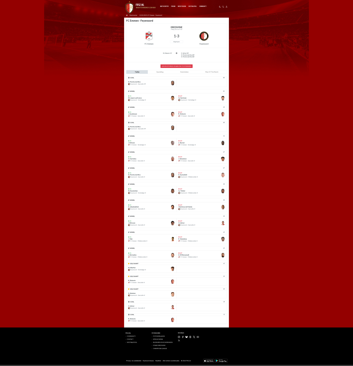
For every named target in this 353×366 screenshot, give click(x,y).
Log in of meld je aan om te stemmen (176, 66)
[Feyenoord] (204, 36)
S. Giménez (132, 293)
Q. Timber (181, 191)
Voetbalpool (192, 6)
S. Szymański (182, 175)
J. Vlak (130, 239)
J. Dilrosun (131, 223)
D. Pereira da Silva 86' (188, 57)
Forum (173, 6)
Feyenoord (203, 44)
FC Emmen (149, 44)
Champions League (160, 348)
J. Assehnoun (132, 114)
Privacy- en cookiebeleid (133, 360)
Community (202, 6)
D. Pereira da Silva (134, 82)
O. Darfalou (132, 159)
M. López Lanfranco (135, 98)
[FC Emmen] (149, 36)
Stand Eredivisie (159, 345)
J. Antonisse (182, 159)
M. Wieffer (132, 267)
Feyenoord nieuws (148, 360)
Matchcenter (164, 6)
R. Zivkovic (182, 114)
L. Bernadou (132, 255)
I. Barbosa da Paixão (185, 207)
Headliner (158, 360)
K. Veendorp (182, 239)
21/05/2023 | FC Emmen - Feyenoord (150, 15)
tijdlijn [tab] (137, 72)
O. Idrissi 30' (185, 53)
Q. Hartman (182, 98)
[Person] (226, 6)
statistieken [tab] (184, 72)
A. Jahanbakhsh (133, 207)
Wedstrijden (182, 6)
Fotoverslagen (159, 336)
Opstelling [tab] (159, 72)
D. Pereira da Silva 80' (188, 55)
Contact (130, 339)
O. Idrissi (181, 223)
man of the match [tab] (211, 72)
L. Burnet (181, 143)
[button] (223, 6)
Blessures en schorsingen (163, 342)
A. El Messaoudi (183, 255)
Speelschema (158, 339)
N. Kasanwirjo (133, 191)
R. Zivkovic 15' (167, 53)
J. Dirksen (131, 143)
